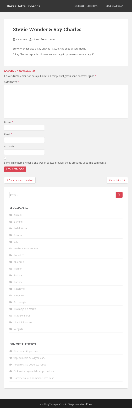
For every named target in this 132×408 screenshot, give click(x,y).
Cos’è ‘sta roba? (114, 5)
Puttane (18, 282)
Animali (18, 215)
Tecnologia (20, 302)
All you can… (33, 351)
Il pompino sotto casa (42, 378)
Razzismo (50, 39)
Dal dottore (20, 228)
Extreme (18, 235)
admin (35, 39)
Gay (16, 241)
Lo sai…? (19, 255)
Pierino (18, 268)
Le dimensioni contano (26, 248)
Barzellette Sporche (24, 6)
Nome (8, 122)
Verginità (19, 329)
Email (8, 134)
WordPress (86, 404)
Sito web (9, 146)
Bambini (18, 221)
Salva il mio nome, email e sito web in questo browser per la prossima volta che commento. (55, 162)
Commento (11, 81)
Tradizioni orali (22, 315)
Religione (19, 295)
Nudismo (19, 262)
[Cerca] (119, 195)
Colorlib (63, 404)
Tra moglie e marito (25, 308)
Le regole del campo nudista (38, 371)
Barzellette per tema (86, 5)
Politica (18, 275)
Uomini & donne (23, 322)
